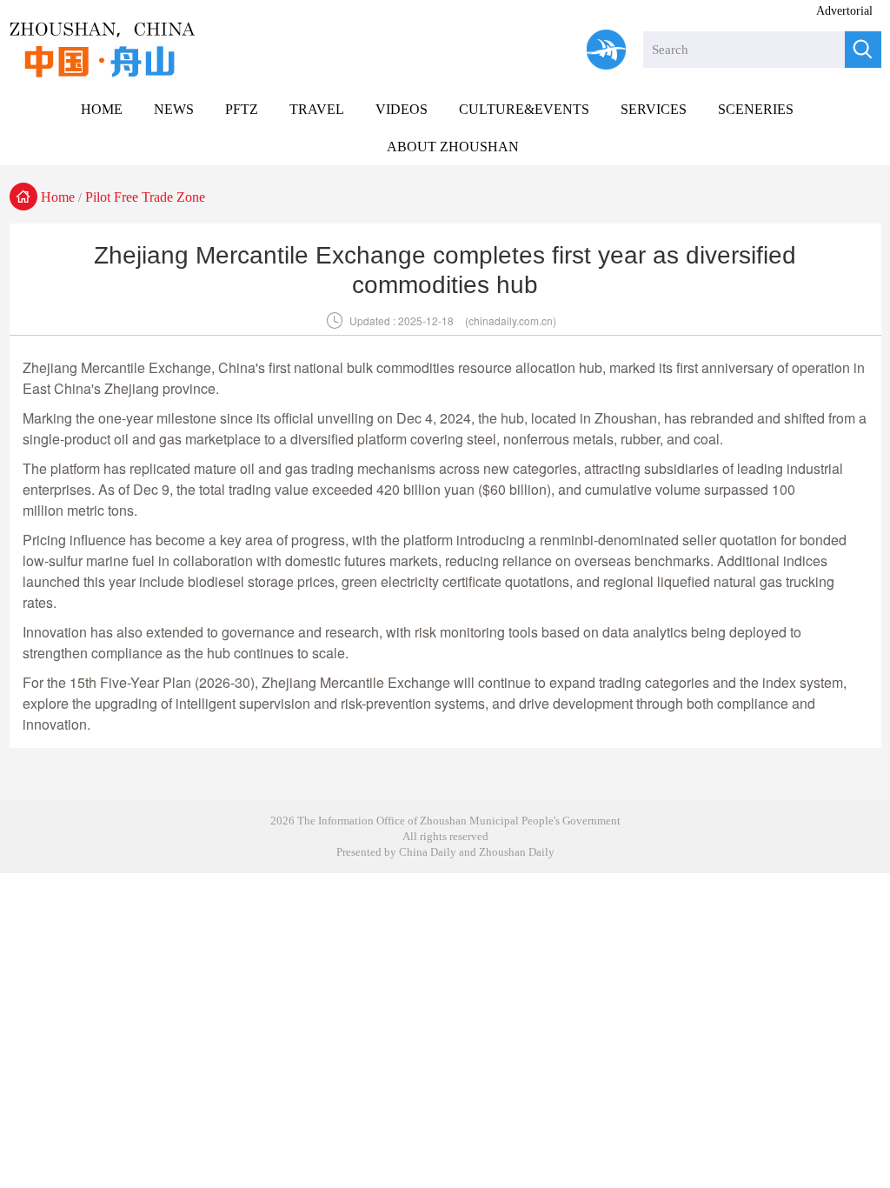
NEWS (174, 109)
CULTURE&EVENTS (524, 109)
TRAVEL (316, 109)
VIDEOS (401, 109)
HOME (102, 109)
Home (58, 197)
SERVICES (654, 109)
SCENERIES (756, 109)
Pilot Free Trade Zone (145, 197)
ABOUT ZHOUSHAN (453, 146)
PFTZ (241, 109)
